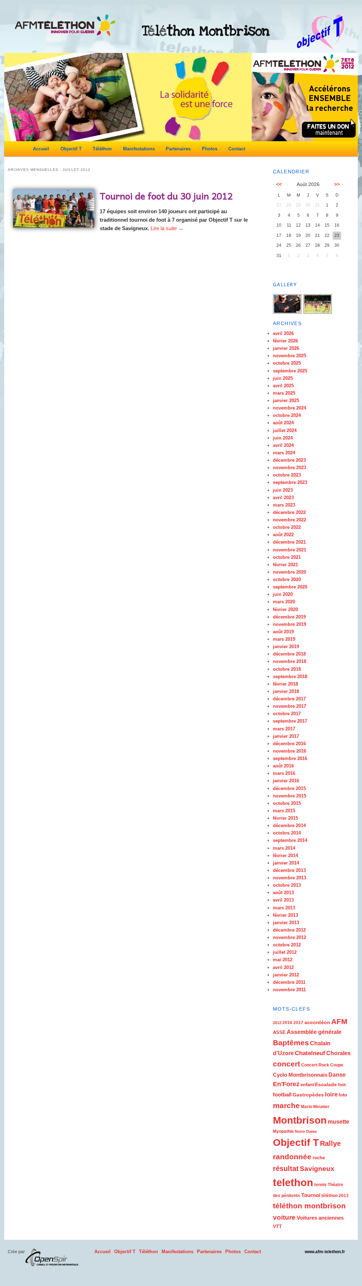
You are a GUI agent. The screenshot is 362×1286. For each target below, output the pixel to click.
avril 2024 (283, 445)
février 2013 (285, 915)
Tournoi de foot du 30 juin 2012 (166, 195)
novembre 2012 (289, 937)
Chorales (338, 1053)
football (282, 1094)
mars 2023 (284, 505)
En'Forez (286, 1084)
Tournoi (310, 1195)
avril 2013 (283, 900)
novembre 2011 (289, 989)
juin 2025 (283, 378)
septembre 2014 (290, 840)
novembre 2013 (289, 877)
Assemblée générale (314, 1032)
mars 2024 (284, 452)
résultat (286, 1168)
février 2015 (285, 818)
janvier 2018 (286, 691)
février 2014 (285, 855)
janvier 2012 (286, 974)
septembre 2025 (290, 370)
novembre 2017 (289, 706)
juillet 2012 (285, 952)
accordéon (317, 1022)
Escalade (326, 1084)
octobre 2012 (287, 944)
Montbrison (300, 1120)
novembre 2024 (289, 408)
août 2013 (283, 892)
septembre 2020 (290, 587)
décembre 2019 (289, 617)
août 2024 (283, 422)
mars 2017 (284, 728)
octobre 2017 (287, 713)
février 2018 (285, 684)
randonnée (292, 1157)
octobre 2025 (287, 363)
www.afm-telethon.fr (325, 1251)
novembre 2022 (289, 519)
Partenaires (178, 148)
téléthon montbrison (309, 1206)
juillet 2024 (285, 430)
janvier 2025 (286, 400)
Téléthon (102, 148)
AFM (339, 1021)
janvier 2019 (286, 646)
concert (286, 1064)
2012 (277, 1023)
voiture (284, 1217)
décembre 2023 (289, 460)
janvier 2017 (286, 736)
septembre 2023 (290, 482)
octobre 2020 (287, 579)
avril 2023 (283, 497)
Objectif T (71, 148)
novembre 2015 (289, 795)
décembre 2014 (289, 825)
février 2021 (285, 564)
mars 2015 (284, 810)
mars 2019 (284, 639)
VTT (277, 1226)
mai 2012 (282, 959)
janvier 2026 (286, 348)
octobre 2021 (287, 557)
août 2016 (283, 765)
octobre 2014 (287, 833)
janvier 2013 (286, 922)
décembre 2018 (289, 654)
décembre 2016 (289, 743)
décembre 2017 (289, 698)
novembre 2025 (289, 355)
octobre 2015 (287, 803)
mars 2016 (284, 773)
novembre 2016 (289, 751)
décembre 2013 (289, 870)
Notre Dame (306, 1131)
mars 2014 (284, 848)
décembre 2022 (289, 512)
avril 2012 (283, 967)
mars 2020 (284, 601)
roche (319, 1157)
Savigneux (317, 1168)
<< (279, 184)
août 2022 (283, 534)
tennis (320, 1184)
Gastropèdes (308, 1094)
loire (331, 1094)
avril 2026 (283, 333)
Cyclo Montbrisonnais (300, 1075)
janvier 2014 (286, 863)
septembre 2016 (290, 758)
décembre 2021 (289, 542)
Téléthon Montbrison (206, 31)
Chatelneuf (310, 1053)
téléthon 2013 (335, 1195)
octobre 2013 (287, 885)
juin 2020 (283, 594)
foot (342, 1084)
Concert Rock (315, 1065)
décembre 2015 (289, 788)
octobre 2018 (287, 669)
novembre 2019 (289, 624)
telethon (293, 1182)
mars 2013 (284, 907)
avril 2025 (283, 385)
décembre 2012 (289, 930)
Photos (209, 148)
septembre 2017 (290, 721)
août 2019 (283, 631)
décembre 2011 (289, 982)
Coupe (336, 1065)
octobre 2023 (287, 475)
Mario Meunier (315, 1106)
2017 (298, 1022)
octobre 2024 (287, 415)
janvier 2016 (286, 780)
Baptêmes (291, 1043)
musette (338, 1121)
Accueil (41, 148)
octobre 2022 (287, 527)
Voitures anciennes (320, 1218)
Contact (236, 148)
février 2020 (285, 609)
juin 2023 (283, 490)
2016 (287, 1022)
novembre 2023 (289, 467)
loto (343, 1094)
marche (286, 1105)
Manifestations (139, 148)
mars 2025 (284, 393)
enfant (307, 1084)
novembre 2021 (289, 549)
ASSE (279, 1032)
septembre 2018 (290, 676)
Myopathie (283, 1131)
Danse (337, 1075)
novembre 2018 (289, 661)
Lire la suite (167, 228)
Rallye (330, 1143)
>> (337, 184)
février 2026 (285, 340)
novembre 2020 (289, 572)
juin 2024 (283, 438)
